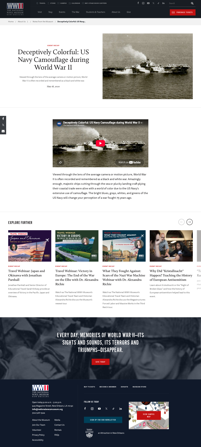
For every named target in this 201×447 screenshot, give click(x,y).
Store (53, 3)
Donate (124, 387)
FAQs (56, 434)
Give (129, 12)
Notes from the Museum (43, 21)
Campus (63, 3)
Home (11, 21)
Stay (50, 12)
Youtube (148, 3)
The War (75, 12)
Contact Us (59, 424)
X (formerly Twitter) (153, 3)
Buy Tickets (89, 387)
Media (57, 419)
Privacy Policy (38, 434)
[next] (190, 222)
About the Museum (41, 419)
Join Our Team (38, 424)
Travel (43, 3)
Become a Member (108, 387)
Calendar (76, 3)
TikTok (158, 3)
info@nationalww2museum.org (47, 409)
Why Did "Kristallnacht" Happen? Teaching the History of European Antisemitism (171, 275)
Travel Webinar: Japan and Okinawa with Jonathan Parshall (26, 275)
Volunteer (36, 430)
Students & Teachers (95, 12)
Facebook (138, 3)
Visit (40, 12)
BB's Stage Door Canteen (96, 3)
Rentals (58, 430)
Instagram (143, 3)
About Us (116, 12)
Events (62, 12)
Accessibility (37, 440)
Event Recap (53, 45)
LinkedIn (163, 3)
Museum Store (139, 387)
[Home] (15, 9)
